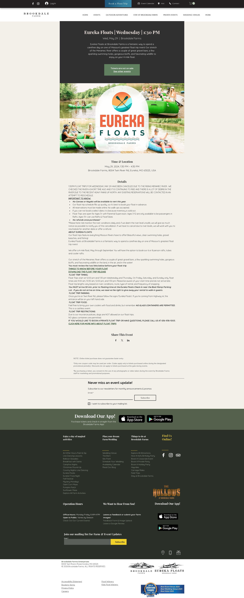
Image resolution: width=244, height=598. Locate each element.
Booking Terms (68, 585)
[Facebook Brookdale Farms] (33, 3)
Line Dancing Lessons (72, 456)
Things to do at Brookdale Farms (139, 438)
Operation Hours (73, 504)
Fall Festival (68, 479)
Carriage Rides (137, 470)
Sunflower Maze (70, 490)
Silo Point (107, 459)
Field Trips (135, 473)
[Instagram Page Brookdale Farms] (38, 3)
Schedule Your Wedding (113, 461)
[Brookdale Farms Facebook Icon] (163, 455)
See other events (122, 71)
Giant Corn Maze (70, 484)
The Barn (107, 456)
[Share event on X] (122, 340)
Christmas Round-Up (72, 467)
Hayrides (135, 467)
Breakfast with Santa (72, 461)
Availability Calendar (111, 464)
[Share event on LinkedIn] (128, 340)
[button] (192, 3)
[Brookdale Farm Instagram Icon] (170, 455)
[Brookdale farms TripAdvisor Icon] (178, 455)
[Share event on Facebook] (116, 340)
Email (91, 393)
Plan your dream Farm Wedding (111, 438)
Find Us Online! (167, 437)
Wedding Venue (110, 453)
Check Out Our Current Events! (76, 520)
